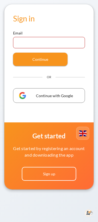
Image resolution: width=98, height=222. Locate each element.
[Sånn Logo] (89, 213)
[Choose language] (82, 133)
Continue (40, 59)
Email (18, 33)
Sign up (49, 174)
